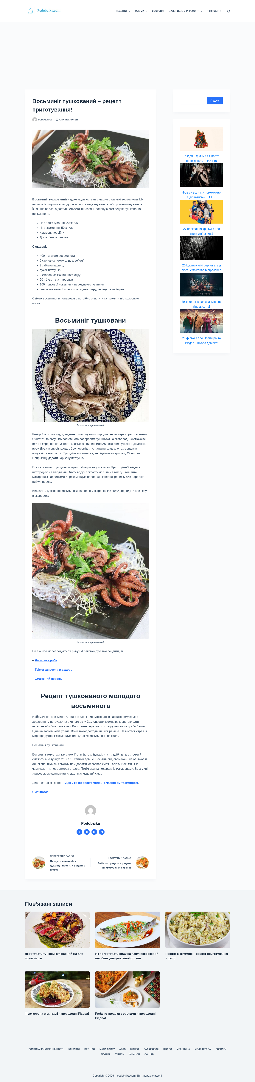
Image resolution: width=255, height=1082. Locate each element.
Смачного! (40, 792)
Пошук (214, 100)
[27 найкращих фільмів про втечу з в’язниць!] (201, 212)
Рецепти (121, 11)
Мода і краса (203, 1049)
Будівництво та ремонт (184, 11)
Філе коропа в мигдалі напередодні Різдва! (57, 1013)
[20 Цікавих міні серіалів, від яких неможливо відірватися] (201, 248)
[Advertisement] (127, 50)
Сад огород (151, 1049)
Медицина (183, 1049)
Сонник (149, 1054)
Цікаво (167, 1049)
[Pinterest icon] (102, 832)
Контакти (74, 1049)
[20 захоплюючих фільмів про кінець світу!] (201, 284)
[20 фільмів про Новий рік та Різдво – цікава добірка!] (201, 321)
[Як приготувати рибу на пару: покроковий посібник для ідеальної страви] (127, 930)
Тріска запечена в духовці (54, 669)
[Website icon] (87, 832)
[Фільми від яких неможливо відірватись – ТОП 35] (201, 175)
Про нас (89, 1049)
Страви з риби (68, 119)
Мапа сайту (107, 1049)
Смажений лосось (48, 678)
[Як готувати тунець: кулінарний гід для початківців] (57, 930)
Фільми (139, 11)
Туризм (119, 1054)
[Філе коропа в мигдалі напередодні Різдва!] (57, 989)
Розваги (221, 1049)
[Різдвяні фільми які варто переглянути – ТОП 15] (201, 139)
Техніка (106, 1054)
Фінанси (134, 1054)
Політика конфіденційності (46, 1049)
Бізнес (134, 1049)
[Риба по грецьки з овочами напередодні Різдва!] (127, 989)
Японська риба (46, 660)
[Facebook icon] (79, 832)
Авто (122, 1049)
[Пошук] (228, 11)
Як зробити (214, 11)
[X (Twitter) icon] (94, 832)
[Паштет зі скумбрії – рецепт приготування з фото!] (197, 930)
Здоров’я (158, 11)
